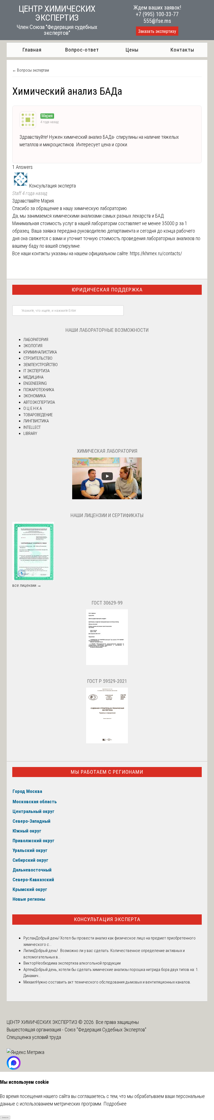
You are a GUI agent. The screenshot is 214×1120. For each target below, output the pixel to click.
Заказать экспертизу (157, 31)
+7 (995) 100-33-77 (157, 14)
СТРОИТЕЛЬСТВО (37, 358)
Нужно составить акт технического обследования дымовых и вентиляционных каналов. (113, 982)
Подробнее (115, 1104)
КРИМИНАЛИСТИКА (40, 352)
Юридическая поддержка (107, 289)
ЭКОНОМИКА (34, 395)
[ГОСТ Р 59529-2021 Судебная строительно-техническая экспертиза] (107, 741)
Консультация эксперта (107, 919)
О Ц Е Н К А (32, 408)
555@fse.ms (157, 21)
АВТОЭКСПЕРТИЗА (39, 402)
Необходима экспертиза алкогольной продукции (78, 963)
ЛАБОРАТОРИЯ (35, 339)
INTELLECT (32, 427)
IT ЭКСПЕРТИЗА (36, 370)
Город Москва (27, 791)
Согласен (5, 1117)
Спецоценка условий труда (34, 1037)
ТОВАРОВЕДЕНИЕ (38, 414)
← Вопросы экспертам (30, 70)
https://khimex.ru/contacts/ (156, 253)
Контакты (182, 50)
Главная (32, 50)
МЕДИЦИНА (33, 377)
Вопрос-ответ (82, 50)
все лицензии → (26, 585)
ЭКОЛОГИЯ (32, 345)
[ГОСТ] (107, 663)
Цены (132, 50)
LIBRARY (30, 433)
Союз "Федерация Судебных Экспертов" (105, 1030)
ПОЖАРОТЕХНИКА (38, 389)
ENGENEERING (35, 383)
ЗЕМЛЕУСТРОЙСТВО (40, 364)
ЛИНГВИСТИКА (36, 420)
